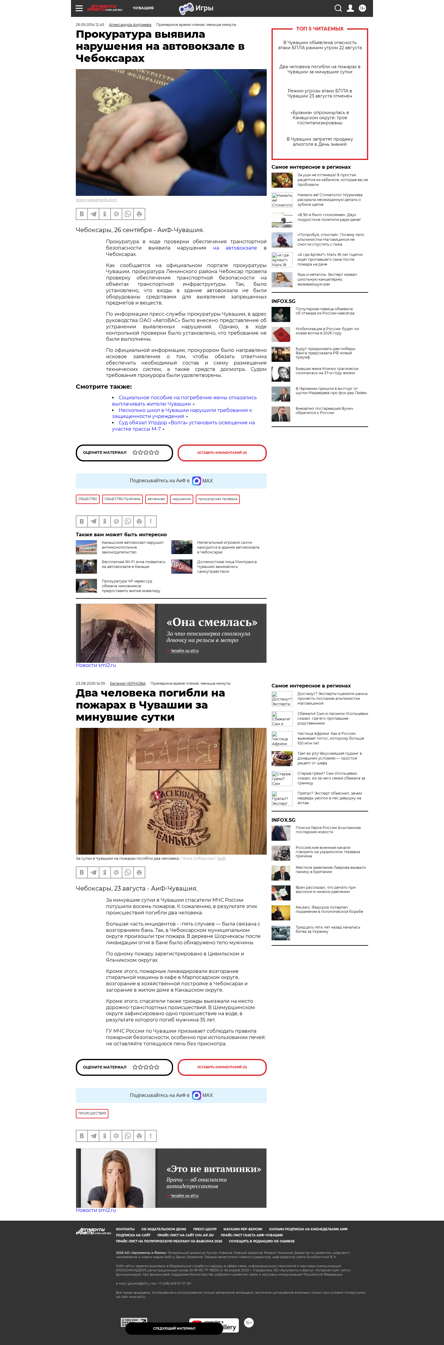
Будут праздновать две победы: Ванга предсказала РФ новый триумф (326, 353)
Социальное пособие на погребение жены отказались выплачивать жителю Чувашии (184, 401)
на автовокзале (235, 248)
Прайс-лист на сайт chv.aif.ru (185, 1235)
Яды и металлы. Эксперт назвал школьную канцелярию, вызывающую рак (327, 279)
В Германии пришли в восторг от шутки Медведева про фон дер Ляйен (331, 391)
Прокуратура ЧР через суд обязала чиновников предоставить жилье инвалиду (131, 586)
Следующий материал (174, 1329)
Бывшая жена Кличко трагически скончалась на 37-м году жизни (327, 371)
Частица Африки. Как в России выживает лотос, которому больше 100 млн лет (331, 738)
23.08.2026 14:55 (90, 683)
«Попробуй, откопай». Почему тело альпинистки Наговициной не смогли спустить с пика (331, 239)
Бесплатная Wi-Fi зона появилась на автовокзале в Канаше (134, 564)
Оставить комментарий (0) (222, 453)
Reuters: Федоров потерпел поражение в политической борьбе (329, 909)
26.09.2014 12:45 (90, 24)
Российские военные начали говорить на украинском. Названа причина (328, 852)
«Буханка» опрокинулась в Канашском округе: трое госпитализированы (320, 118)
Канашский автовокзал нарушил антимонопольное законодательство (133, 547)
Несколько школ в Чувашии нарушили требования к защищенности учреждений (182, 413)
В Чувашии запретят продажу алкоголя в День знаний (320, 142)
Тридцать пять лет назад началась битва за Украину (328, 929)
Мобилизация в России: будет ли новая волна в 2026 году (327, 331)
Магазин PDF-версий (243, 1229)
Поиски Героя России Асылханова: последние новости (329, 830)
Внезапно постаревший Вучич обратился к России (324, 410)
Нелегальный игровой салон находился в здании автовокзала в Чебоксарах (228, 547)
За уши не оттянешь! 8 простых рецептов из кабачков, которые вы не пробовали (333, 180)
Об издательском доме (163, 1229)
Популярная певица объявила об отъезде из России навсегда (325, 311)
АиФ (221, 858)
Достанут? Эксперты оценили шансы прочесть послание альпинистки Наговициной (333, 698)
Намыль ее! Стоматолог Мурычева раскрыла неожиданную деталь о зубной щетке (330, 200)
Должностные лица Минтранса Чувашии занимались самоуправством (227, 566)
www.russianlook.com (96, 199)
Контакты (125, 1229)
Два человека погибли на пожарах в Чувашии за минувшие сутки (320, 69)
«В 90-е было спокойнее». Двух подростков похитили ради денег (329, 217)
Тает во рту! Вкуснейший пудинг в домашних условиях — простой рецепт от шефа (330, 758)
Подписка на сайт (133, 1235)
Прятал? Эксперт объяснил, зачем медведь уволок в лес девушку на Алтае (330, 798)
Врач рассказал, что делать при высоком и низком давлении (326, 889)
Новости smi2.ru (96, 665)
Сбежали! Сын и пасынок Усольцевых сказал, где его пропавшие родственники (333, 718)
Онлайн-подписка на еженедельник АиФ (308, 1229)
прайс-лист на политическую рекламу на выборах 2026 (169, 1241)
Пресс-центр (205, 1229)
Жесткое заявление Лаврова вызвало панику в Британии (331, 869)
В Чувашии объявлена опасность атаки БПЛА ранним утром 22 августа (320, 45)
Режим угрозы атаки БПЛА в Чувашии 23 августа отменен (320, 93)
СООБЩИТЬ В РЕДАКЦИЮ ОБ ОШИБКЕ (262, 1241)
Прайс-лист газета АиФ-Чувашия (252, 1235)
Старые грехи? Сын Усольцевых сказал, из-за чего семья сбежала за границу (331, 778)
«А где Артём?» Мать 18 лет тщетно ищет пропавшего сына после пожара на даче (330, 259)
